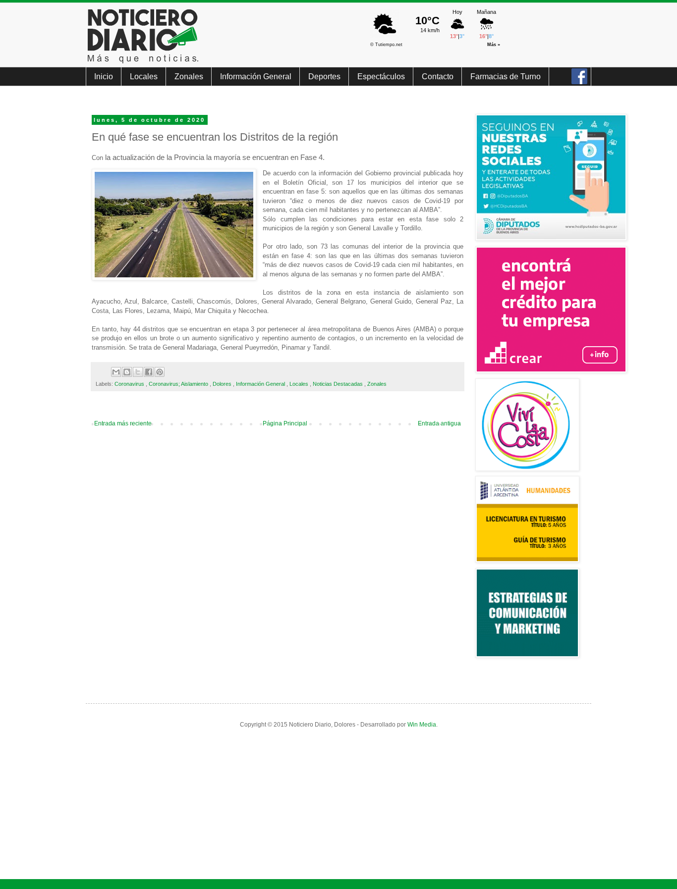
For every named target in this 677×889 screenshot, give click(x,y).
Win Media (421, 724)
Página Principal (285, 423)
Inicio (103, 76)
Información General (255, 76)
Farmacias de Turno (505, 76)
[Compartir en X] (138, 372)
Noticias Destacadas (338, 384)
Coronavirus (130, 384)
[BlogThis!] (127, 372)
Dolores (223, 384)
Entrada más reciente (123, 423)
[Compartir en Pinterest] (160, 372)
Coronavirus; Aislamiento (179, 384)
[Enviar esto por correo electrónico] (116, 372)
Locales (144, 76)
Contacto (437, 76)
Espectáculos (381, 76)
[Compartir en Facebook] (149, 372)
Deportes (324, 76)
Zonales (188, 76)
